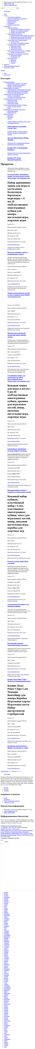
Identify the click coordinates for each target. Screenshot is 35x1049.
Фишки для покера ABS (18, 32)
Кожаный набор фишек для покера (21, 38)
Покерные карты (16, 46)
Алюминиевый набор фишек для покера (22, 35)
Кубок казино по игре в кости (9, 830)
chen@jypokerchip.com (10, 5)
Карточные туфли (16, 47)
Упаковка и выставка (13, 24)
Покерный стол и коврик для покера (18, 53)
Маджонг (13, 61)
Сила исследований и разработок (17, 18)
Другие (13, 63)
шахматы (13, 60)
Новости (6, 64)
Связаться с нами (9, 67)
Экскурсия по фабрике (14, 17)
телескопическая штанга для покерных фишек (18, 605)
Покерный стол (15, 57)
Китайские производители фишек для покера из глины (17, 747)
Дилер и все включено (13, 96)
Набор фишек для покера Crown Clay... (16, 127)
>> (10, 771)
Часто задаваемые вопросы (12, 66)
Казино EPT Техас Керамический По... (14, 159)
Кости (9, 108)
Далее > (7, 771)
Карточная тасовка (16, 49)
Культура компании (13, 20)
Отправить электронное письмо (10, 838)
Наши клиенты (11, 21)
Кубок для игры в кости (18, 52)
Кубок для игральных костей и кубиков (18, 50)
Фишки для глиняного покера (19, 31)
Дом (5, 14)
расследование (11, 244)
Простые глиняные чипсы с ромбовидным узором (17, 253)
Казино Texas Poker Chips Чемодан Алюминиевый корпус (19, 680)
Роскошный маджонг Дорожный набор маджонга (17, 644)
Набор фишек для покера (14, 34)
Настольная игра (12, 58)
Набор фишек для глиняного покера (21, 833)
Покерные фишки (12, 28)
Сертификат (11, 23)
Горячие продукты (6, 829)
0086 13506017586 (9, 812)
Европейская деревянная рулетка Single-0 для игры (17, 450)
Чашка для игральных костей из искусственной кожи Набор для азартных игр (18, 295)
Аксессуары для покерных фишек (17, 40)
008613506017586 (9, 3)
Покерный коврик (16, 55)
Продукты (7, 26)
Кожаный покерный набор (8, 835)
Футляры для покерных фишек (20, 43)
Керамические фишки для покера (20, 29)
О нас (5, 15)
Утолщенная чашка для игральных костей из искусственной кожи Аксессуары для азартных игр (18, 378)
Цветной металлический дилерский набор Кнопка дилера (16, 335)
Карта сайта (15, 829)
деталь (18, 244)
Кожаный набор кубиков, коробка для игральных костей (19, 491)
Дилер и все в (15, 41)
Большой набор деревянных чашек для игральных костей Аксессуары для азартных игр (18, 176)
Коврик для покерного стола (25, 835)
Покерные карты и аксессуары (16, 44)
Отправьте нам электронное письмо (11, 826)
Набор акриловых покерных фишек (21, 37)
